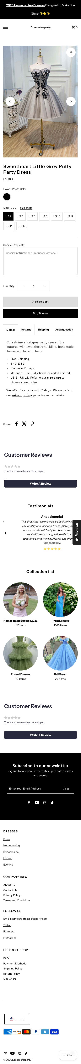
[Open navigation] (13, 27)
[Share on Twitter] (24, 424)
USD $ (20, 1019)
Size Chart (9, 978)
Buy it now (40, 313)
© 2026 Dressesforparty (17, 1059)
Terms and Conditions (16, 900)
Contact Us (10, 890)
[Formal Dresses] (20, 653)
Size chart (26, 208)
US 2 (8, 216)
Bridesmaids (10, 851)
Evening (8, 864)
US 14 (9, 225)
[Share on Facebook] (16, 424)
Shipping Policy (12, 968)
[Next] (71, 101)
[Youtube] (37, 803)
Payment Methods (14, 963)
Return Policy (11, 973)
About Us (9, 885)
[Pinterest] (29, 803)
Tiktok (7, 925)
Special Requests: (14, 245)
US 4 (20, 216)
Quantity (8, 286)
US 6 (32, 216)
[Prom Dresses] (60, 599)
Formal (7, 858)
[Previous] (10, 101)
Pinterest (9, 931)
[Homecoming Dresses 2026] (20, 599)
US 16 (22, 225)
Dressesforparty (41, 27)
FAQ (6, 958)
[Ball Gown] (60, 653)
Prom (6, 839)
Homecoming (11, 845)
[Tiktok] (52, 803)
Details (10, 329)
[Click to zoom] (71, 52)
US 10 (56, 216)
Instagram (9, 937)
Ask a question (64, 329)
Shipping (43, 329)
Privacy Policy (11, 895)
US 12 (69, 216)
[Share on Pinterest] (32, 424)
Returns (26, 329)
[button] (40, 484)
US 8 (44, 216)
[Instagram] (44, 803)
